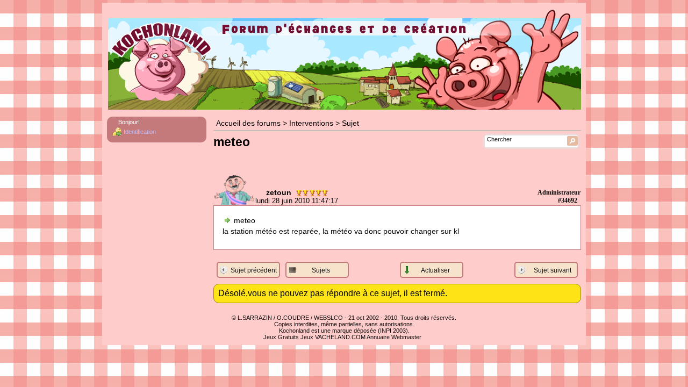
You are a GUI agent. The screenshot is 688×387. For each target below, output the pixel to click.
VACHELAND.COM (340, 337)
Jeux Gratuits (281, 337)
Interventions (311, 123)
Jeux (306, 337)
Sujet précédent (254, 270)
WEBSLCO (328, 317)
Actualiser (435, 270)
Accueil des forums (248, 123)
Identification (140, 131)
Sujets (321, 270)
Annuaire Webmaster (394, 337)
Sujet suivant (552, 270)
